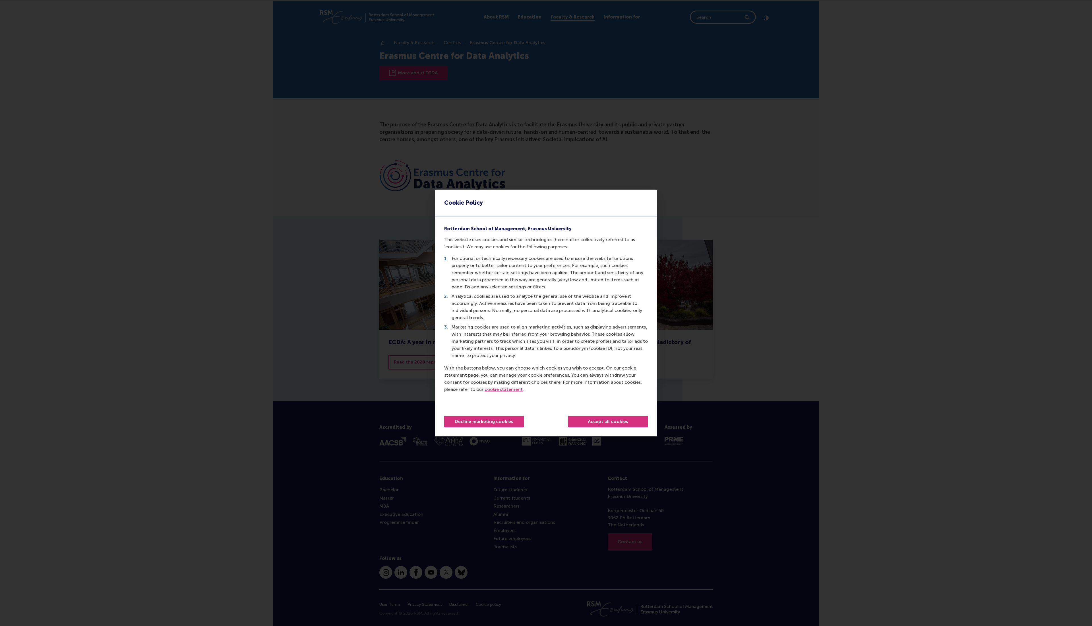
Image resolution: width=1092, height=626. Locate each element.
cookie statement (504, 389)
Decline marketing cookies (484, 421)
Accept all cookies (608, 421)
